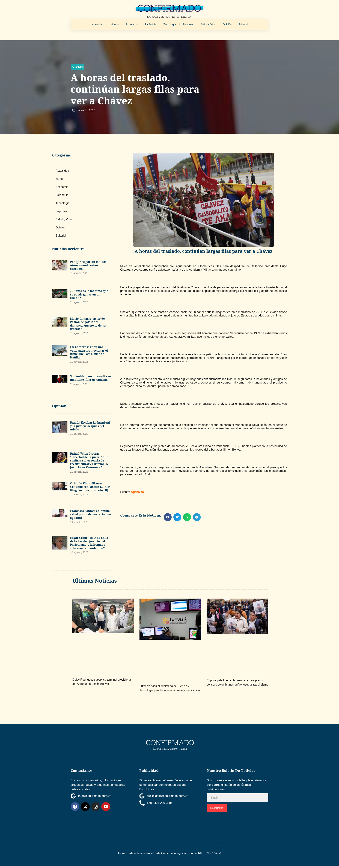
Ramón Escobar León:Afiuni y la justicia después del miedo (90, 426)
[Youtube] (105, 806)
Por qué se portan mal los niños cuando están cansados (88, 265)
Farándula (150, 24)
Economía (132, 24)
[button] (77, 67)
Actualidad (97, 24)
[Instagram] (95, 806)
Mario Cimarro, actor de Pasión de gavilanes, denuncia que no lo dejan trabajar (88, 324)
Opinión (227, 24)
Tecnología (169, 24)
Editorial (243, 24)
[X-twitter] (85, 806)
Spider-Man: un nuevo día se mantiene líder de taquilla (90, 378)
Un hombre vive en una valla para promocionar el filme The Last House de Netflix (89, 352)
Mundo (114, 24)
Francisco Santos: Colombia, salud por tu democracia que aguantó (90, 514)
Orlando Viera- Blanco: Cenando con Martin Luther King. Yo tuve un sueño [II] (90, 486)
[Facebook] (75, 806)
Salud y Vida (208, 24)
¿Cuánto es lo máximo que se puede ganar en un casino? (89, 294)
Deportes (188, 24)
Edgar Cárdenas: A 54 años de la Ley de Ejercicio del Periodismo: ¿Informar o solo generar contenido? (89, 543)
